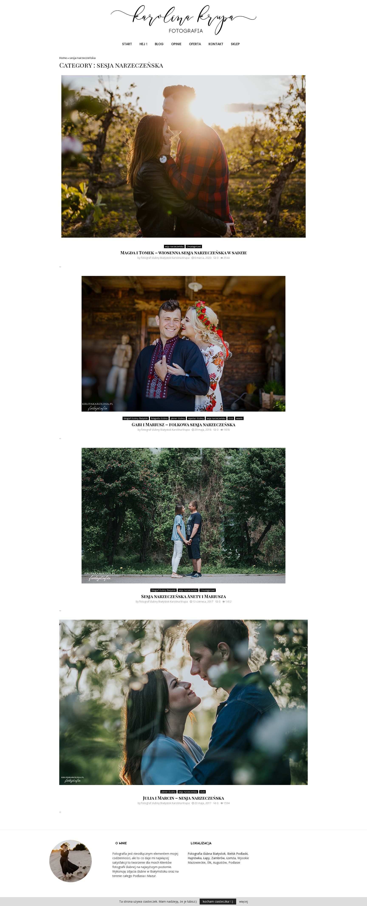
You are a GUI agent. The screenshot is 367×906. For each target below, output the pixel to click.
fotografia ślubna (159, 418)
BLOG (159, 44)
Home (63, 58)
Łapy (206, 858)
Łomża (231, 858)
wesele (239, 418)
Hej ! (143, 44)
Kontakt (216, 44)
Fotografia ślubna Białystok (207, 854)
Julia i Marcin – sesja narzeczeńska (183, 798)
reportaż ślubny (196, 418)
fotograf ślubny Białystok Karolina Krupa (165, 258)
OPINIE (176, 44)
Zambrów (218, 858)
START (127, 44)
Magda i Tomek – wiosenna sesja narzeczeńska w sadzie (183, 252)
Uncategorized (194, 246)
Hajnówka (195, 858)
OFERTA (195, 44)
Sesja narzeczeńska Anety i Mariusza (183, 596)
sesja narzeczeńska (174, 246)
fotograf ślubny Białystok (136, 418)
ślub (231, 418)
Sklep (235, 44)
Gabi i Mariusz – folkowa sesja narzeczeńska (183, 424)
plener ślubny (178, 418)
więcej (243, 901)
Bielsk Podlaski (237, 854)
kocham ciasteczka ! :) (218, 901)
